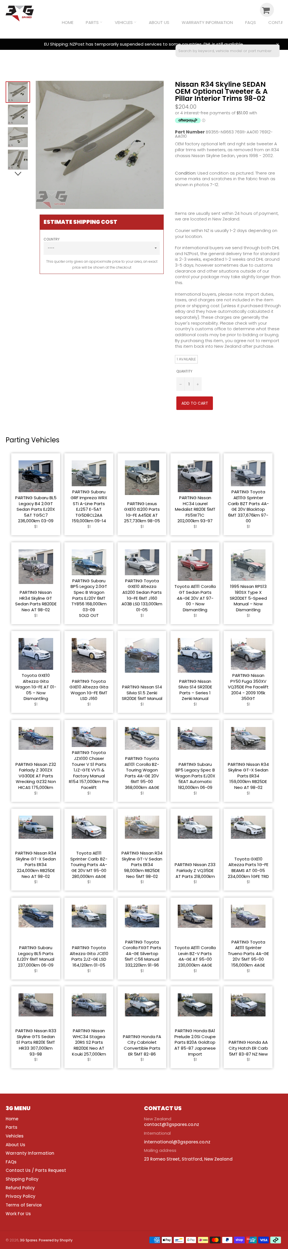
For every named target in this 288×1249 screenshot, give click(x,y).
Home (67, 22)
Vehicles (124, 22)
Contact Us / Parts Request (36, 1170)
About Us (159, 22)
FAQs (250, 22)
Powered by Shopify (56, 1240)
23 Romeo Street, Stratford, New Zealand (188, 1159)
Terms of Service (24, 1205)
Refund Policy (20, 1188)
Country (52, 239)
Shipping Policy (22, 1179)
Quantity (184, 371)
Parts (93, 22)
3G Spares (28, 1240)
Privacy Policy (20, 1196)
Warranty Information (207, 22)
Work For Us (18, 1214)
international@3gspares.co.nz (177, 1142)
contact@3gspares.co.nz (171, 1124)
